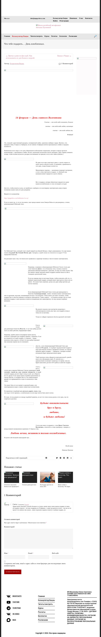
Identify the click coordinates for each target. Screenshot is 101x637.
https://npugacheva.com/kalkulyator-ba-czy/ (16, 198)
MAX (14, 620)
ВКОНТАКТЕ (17, 596)
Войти (55, 21)
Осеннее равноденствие (29, 484)
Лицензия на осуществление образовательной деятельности (81, 604)
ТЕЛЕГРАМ (17, 608)
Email (30, 553)
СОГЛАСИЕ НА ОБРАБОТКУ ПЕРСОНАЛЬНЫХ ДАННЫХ (81, 617)
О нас (81, 18)
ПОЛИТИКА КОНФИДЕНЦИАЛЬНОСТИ (77, 614)
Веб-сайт (55, 553)
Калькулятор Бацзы (60, 18)
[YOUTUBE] (9, 602)
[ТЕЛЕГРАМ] (9, 608)
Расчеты (54, 36)
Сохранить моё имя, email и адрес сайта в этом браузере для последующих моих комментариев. (35, 564)
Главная (7, 36)
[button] (46, 604)
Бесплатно (63, 36)
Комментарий (9, 527)
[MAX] (9, 620)
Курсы (46, 36)
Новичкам (73, 18)
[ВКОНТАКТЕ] (9, 596)
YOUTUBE (16, 602)
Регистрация (64, 21)
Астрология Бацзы (17, 64)
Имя (5, 553)
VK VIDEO (16, 614)
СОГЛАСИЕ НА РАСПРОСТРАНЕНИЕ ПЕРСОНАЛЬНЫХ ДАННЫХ (81, 621)
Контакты (88, 18)
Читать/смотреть (36, 36)
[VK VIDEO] (9, 614)
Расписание (73, 36)
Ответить (26, 504)
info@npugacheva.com (37, 18)
